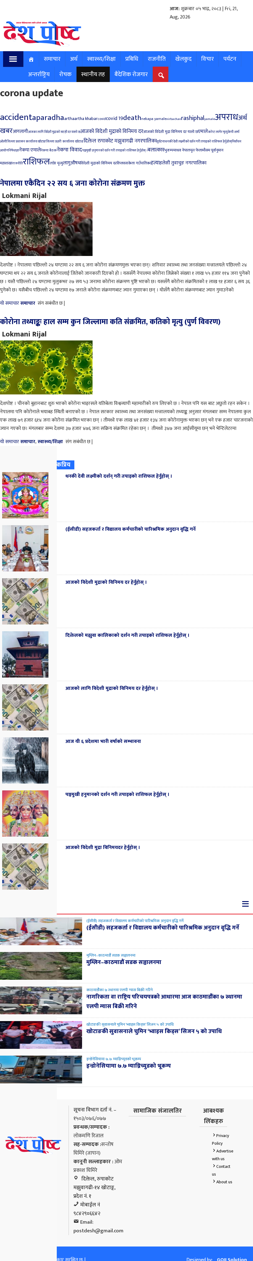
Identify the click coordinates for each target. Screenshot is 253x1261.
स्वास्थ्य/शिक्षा (101, 59)
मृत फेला (196, 150)
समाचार (52, 59)
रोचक (65, 74)
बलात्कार (155, 149)
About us (224, 1181)
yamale (209, 119)
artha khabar (85, 118)
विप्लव (121, 163)
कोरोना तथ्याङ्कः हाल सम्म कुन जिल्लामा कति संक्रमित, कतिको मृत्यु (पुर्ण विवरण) (110, 322)
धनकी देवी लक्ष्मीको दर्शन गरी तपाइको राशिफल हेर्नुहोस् (198, 141)
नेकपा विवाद (69, 150)
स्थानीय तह (93, 74)
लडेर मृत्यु (56, 163)
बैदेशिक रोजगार (131, 74)
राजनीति (157, 59)
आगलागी (20, 131)
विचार (207, 59)
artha (69, 118)
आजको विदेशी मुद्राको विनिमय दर (112, 131)
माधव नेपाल (181, 150)
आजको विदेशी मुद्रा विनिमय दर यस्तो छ (170, 132)
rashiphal (192, 118)
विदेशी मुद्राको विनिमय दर (99, 163)
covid (101, 119)
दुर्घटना (161, 141)
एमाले (203, 131)
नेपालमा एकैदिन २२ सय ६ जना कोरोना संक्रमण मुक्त (72, 183)
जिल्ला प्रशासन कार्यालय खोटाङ (26, 141)
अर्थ (73, 59)
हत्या (155, 162)
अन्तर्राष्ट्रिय (39, 74)
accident (16, 117)
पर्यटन (229, 59)
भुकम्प (168, 150)
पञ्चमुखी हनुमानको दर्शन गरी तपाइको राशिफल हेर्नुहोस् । (114, 150)
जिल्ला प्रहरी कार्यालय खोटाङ (65, 141)
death (132, 118)
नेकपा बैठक (49, 150)
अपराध (226, 117)
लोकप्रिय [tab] (60, 464)
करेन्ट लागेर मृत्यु (218, 132)
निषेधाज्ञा (13, 150)
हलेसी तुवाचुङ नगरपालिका (183, 163)
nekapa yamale (153, 119)
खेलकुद (183, 59)
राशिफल (36, 162)
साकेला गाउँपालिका (138, 163)
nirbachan (173, 119)
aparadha (48, 117)
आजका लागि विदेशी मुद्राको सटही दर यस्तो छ (54, 132)
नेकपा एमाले (30, 150)
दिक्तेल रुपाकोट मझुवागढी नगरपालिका (120, 141)
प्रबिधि (131, 59)
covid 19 (114, 118)
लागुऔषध (72, 163)
